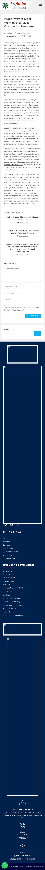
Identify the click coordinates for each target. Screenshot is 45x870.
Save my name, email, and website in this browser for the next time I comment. (21, 308)
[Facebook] (5, 524)
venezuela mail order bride (13, 165)
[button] (40, 4)
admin (9, 33)
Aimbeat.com (39, 866)
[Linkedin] (11, 524)
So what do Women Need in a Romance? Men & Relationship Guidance (22, 232)
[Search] (37, 333)
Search (6, 329)
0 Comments (27, 36)
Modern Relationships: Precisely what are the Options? (22, 218)
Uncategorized (12, 36)
